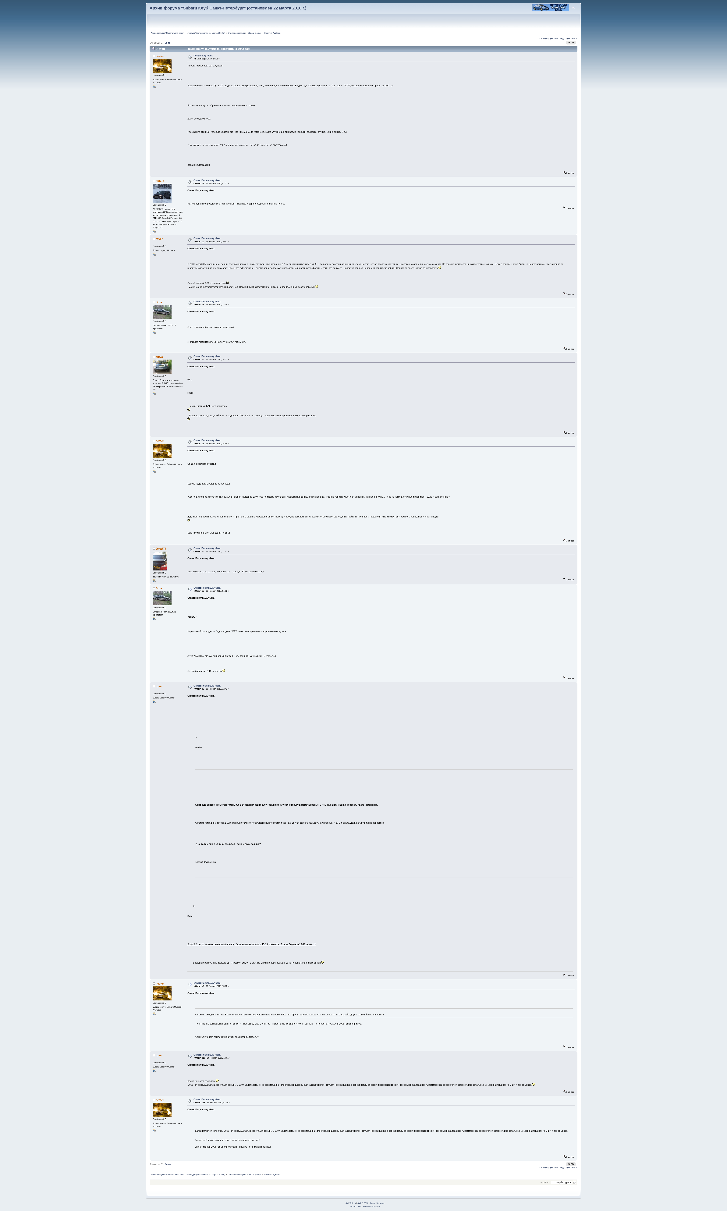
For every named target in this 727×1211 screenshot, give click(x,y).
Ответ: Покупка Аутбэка (207, 180)
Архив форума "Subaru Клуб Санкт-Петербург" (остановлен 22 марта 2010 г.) (228, 8)
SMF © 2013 (362, 1203)
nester (160, 56)
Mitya (159, 356)
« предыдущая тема (548, 38)
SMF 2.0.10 (351, 1203)
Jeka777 (161, 548)
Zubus (160, 181)
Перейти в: (546, 1182)
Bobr (159, 302)
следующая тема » (568, 38)
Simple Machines (377, 1203)
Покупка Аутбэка (203, 55)
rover (159, 238)
